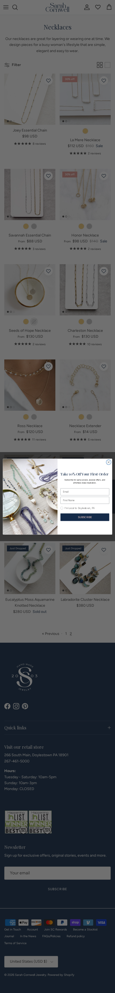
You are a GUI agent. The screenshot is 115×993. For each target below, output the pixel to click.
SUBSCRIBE (85, 517)
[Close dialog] (108, 462)
